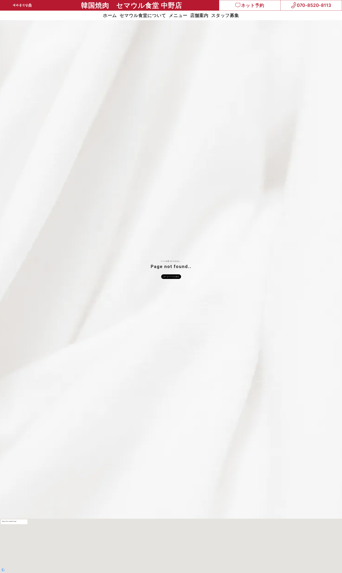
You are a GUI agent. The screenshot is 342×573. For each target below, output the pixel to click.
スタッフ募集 (225, 15)
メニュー (178, 15)
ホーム (110, 15)
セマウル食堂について (143, 15)
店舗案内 (199, 15)
